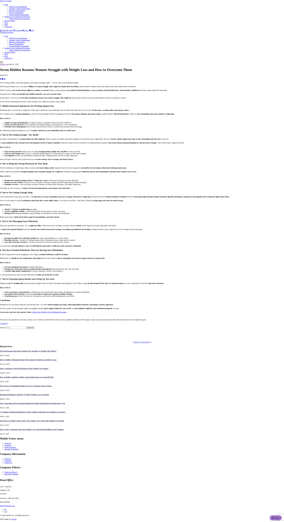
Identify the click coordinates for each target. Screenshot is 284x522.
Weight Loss (4, 64)
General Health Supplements (19, 15)
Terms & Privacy (10, 447)
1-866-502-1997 (7, 30)
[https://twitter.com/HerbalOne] (5, 512)
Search (2, 328)
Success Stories (9, 21)
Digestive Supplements (17, 11)
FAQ (6, 23)
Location (18, 30)
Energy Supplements (16, 13)
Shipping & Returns (11, 449)
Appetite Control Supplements (19, 9)
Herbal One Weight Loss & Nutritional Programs (49, 312)
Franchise (7, 445)
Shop (6, 5)
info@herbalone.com (7, 506)
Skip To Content (6, 1)
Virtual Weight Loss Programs (19, 19)
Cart (32, 30)
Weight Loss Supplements (18, 7)
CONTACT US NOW (141, 342)
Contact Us (8, 27)
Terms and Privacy (11, 472)
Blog (6, 25)
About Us (7, 443)
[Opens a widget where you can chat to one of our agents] (276, 518)
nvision (13, 519)
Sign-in (26, 30)
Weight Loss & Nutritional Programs (17, 17)
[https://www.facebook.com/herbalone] (5, 510)
